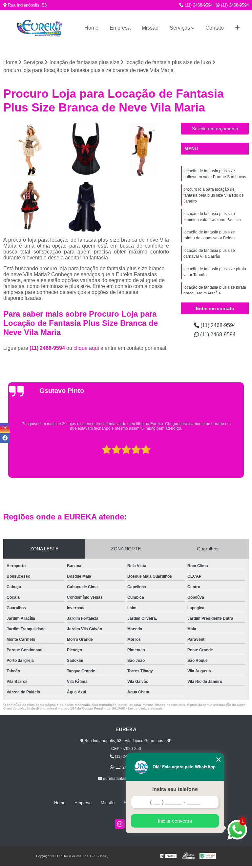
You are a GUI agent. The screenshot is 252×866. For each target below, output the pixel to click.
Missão (150, 28)
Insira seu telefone (175, 789)
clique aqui (86, 348)
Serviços (180, 28)
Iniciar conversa (175, 821)
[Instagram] (120, 824)
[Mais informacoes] (237, 28)
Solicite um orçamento (215, 128)
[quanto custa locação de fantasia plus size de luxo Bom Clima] (29, 149)
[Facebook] (5, 438)
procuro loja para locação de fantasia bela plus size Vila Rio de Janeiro (213, 195)
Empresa (120, 28)
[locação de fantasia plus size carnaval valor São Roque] (29, 205)
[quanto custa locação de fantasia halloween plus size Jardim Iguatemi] (86, 205)
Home (91, 28)
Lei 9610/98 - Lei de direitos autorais (134, 708)
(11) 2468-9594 (198, 5)
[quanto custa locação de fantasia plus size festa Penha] (142, 149)
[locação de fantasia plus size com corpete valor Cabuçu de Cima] (86, 149)
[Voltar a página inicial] (40, 28)
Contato (214, 28)
